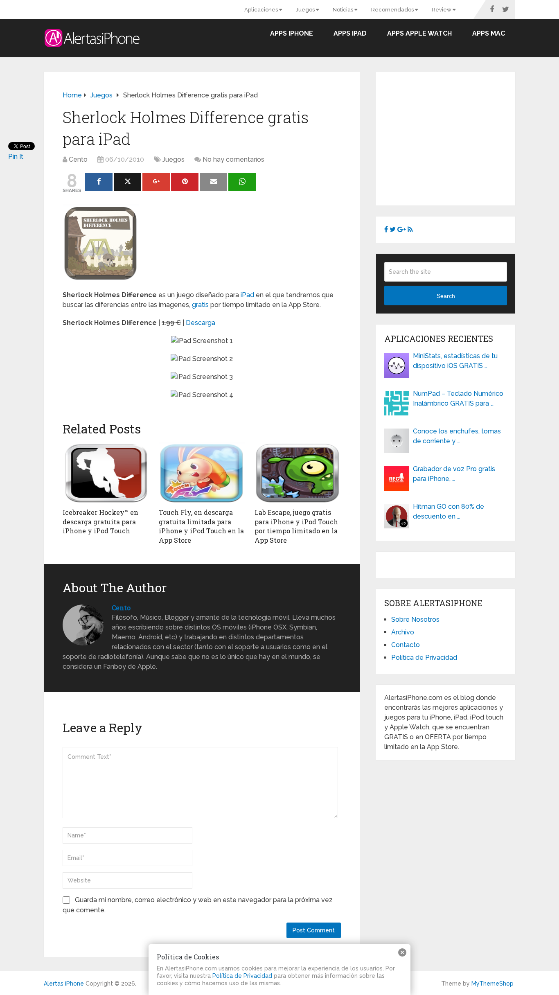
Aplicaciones (261, 10)
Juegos (306, 10)
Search (446, 296)
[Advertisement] (453, 137)
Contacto (405, 645)
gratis (200, 305)
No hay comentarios (233, 159)
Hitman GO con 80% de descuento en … (448, 511)
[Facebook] (99, 182)
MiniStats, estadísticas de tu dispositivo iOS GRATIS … (455, 361)
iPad (247, 295)
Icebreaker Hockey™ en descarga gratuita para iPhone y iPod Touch (100, 521)
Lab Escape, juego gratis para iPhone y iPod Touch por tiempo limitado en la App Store (296, 526)
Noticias (343, 10)
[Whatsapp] (242, 182)
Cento (78, 159)
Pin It (15, 156)
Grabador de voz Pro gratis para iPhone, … (454, 474)
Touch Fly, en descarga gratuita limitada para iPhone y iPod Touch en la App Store (201, 526)
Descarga (200, 323)
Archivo (402, 632)
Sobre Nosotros (415, 619)
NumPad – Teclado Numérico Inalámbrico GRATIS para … (458, 398)
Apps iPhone (291, 33)
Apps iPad (350, 33)
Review (442, 10)
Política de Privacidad (424, 657)
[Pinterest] (184, 182)
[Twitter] (127, 182)
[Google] (156, 182)
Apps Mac (488, 33)
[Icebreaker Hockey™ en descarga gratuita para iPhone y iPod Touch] (106, 473)
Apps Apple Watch (419, 33)
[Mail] (213, 182)
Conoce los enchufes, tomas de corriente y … (457, 436)
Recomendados (393, 10)
